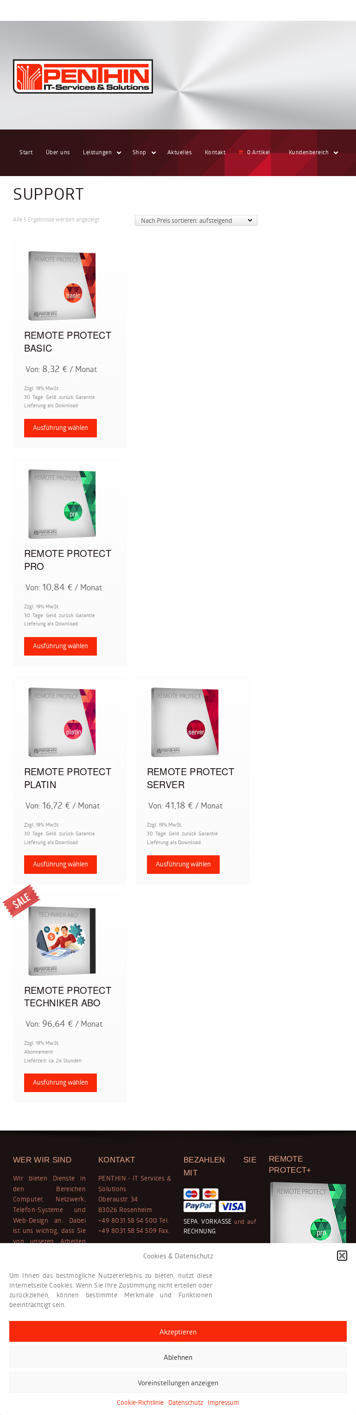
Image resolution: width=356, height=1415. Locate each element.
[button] (342, 1255)
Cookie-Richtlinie (140, 1402)
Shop (139, 152)
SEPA (191, 1221)
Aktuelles (179, 152)
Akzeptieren (178, 1331)
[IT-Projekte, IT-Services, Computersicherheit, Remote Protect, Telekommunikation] (83, 76)
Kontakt (215, 152)
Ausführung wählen (60, 427)
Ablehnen (178, 1357)
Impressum (223, 1402)
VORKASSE (215, 1221)
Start (26, 152)
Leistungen (97, 152)
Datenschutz (185, 1402)
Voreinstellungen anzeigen (178, 1382)
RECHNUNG (200, 1231)
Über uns (58, 152)
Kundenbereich (309, 152)
